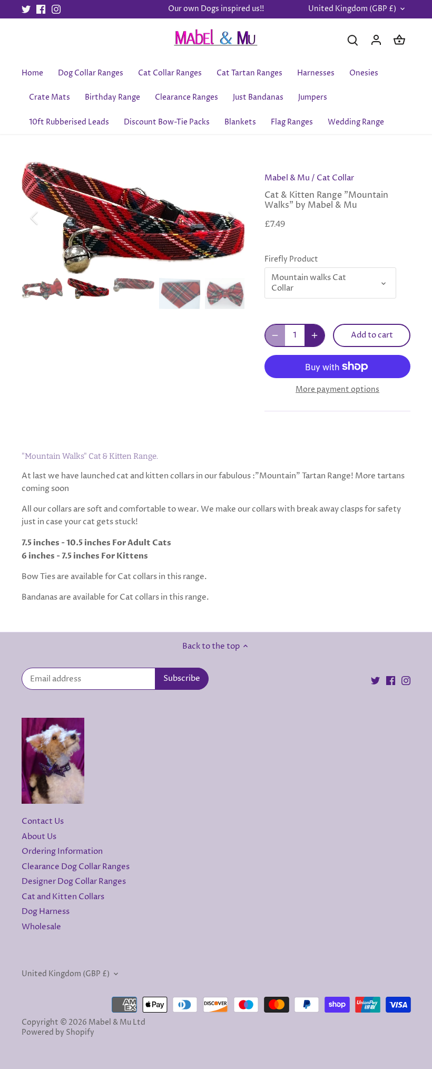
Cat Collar (335, 178)
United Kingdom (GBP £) (352, 9)
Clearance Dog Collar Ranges (76, 866)
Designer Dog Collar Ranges (74, 881)
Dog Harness (46, 911)
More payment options (337, 389)
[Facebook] (40, 9)
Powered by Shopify (58, 1032)
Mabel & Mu (287, 178)
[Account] (376, 39)
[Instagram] (56, 9)
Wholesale (41, 926)
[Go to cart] (399, 39)
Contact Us (43, 821)
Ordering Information (62, 851)
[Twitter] (26, 9)
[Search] (353, 39)
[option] (133, 218)
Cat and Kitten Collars (63, 896)
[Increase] (315, 335)
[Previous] (48, 217)
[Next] (218, 217)
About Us (39, 836)
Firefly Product (291, 259)
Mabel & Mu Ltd (117, 1022)
